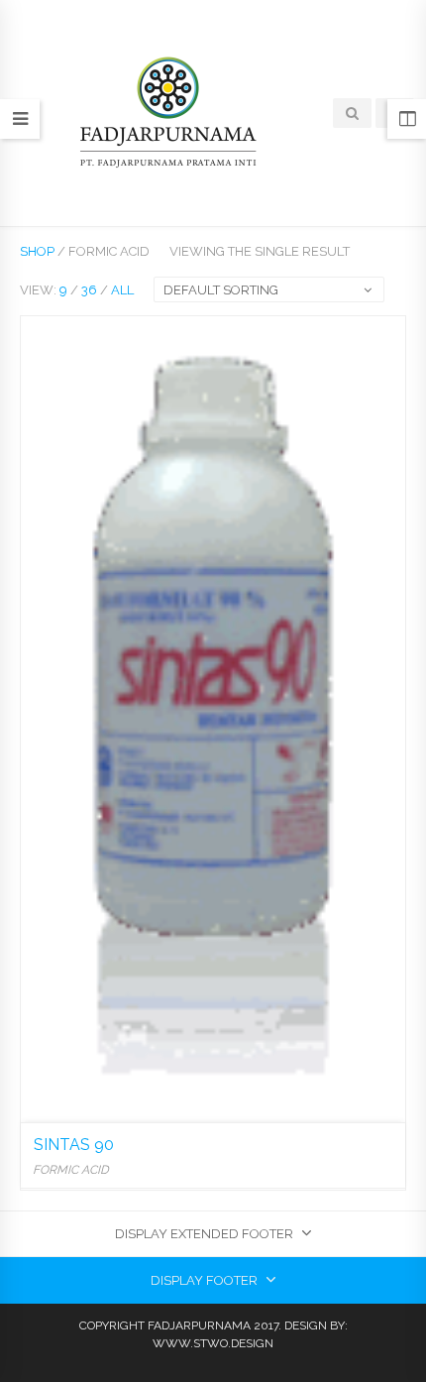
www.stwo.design (213, 1343)
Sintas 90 (74, 1144)
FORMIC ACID (71, 1170)
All (122, 290)
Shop (37, 251)
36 (89, 290)
